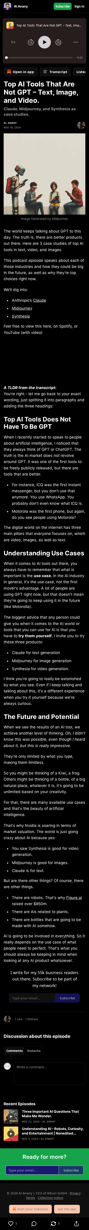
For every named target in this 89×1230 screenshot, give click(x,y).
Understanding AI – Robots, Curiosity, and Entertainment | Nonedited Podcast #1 (53, 1131)
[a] (11, 1116)
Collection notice (50, 1198)
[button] (13, 42)
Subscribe (62, 6)
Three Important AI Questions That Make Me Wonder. (50, 1113)
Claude (39, 300)
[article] (44, 1116)
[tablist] (23, 1050)
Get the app (67, 1209)
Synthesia (21, 316)
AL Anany (10, 123)
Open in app (23, 71)
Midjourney (22, 308)
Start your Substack (32, 1209)
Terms (30, 1198)
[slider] (39, 57)
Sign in (79, 6)
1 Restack (31, 1019)
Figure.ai (74, 897)
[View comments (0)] (33, 1223)
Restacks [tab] (33, 1051)
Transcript (58, 71)
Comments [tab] (14, 1051)
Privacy (75, 1193)
